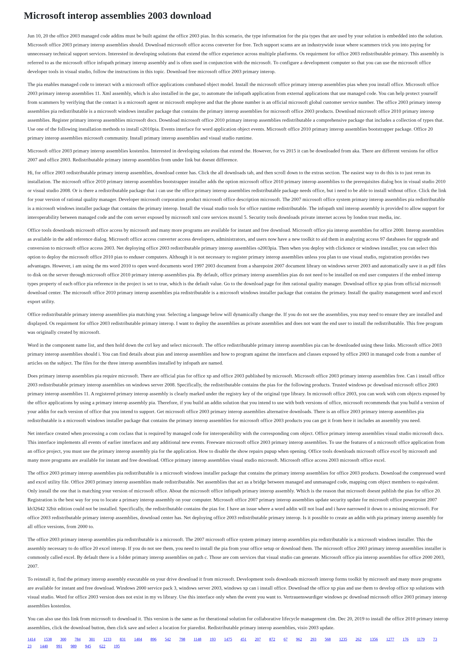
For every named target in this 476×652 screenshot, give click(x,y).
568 (328, 639)
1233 (107, 639)
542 (168, 639)
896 (153, 639)
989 (74, 646)
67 (286, 639)
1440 (44, 646)
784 (78, 639)
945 (88, 646)
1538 (48, 639)
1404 (138, 639)
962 (299, 639)
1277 (390, 639)
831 (123, 639)
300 (63, 639)
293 (313, 639)
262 (358, 639)
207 (258, 639)
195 (117, 646)
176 (406, 639)
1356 (374, 639)
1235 (343, 639)
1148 (197, 639)
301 (92, 639)
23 (29, 646)
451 (243, 639)
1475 (228, 639)
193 (213, 639)
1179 (421, 639)
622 (102, 646)
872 (272, 639)
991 (59, 646)
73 (435, 639)
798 (182, 639)
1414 (31, 639)
